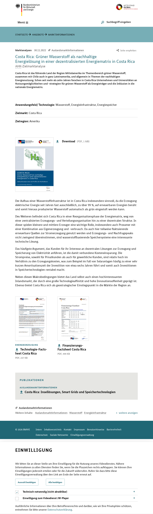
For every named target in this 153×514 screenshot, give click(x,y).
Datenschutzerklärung (60, 509)
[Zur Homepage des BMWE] (31, 9)
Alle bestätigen (55, 482)
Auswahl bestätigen (27, 482)
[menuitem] (126, 50)
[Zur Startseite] (127, 6)
